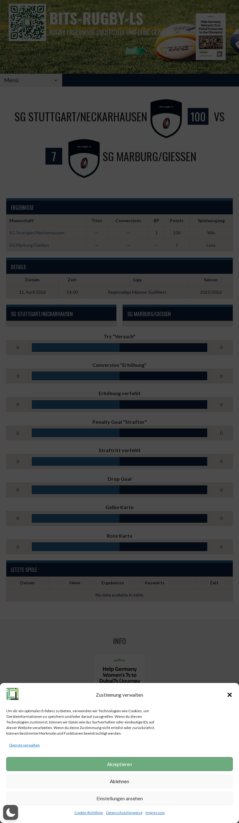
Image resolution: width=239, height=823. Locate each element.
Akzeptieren (119, 764)
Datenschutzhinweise (124, 812)
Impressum (155, 812)
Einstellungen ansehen (119, 798)
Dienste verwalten (24, 745)
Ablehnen (119, 781)
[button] (230, 695)
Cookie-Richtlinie (88, 812)
